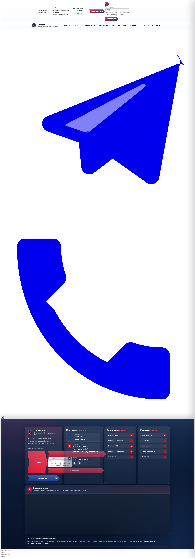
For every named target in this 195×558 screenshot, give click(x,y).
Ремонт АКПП (113, 435)
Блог (158, 25)
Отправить (111, 19)
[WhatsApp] (78, 13)
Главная (66, 25)
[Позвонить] (97, 415)
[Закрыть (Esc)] (8, 550)
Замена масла (113, 457)
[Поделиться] (6, 550)
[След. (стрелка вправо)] (4, 552)
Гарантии (145, 440)
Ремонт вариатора (115, 440)
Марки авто (90, 25)
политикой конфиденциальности (147, 541)
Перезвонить (97, 11)
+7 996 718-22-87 (41, 12)
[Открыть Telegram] (97, 221)
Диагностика (147, 435)
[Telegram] (81, 13)
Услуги (76, 25)
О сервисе (134, 25)
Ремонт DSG (113, 446)
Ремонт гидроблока (116, 451)
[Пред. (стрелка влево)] (2, 552)
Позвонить (42, 478)
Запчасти (121, 25)
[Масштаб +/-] (2, 550)
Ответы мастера (106, 25)
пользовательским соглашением (38, 543)
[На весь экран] (4, 550)
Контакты (148, 25)
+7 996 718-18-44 (41, 10)
